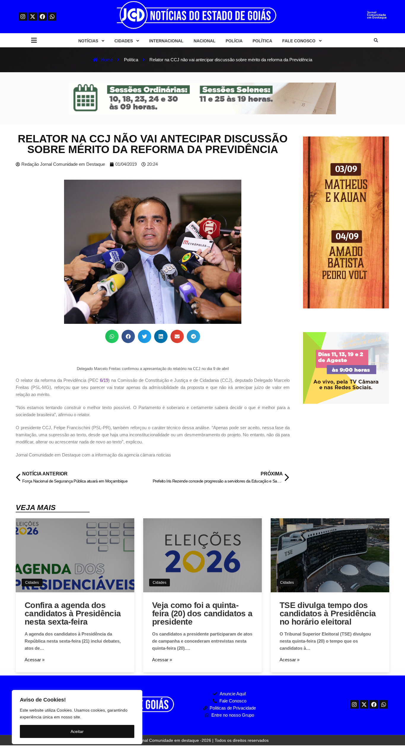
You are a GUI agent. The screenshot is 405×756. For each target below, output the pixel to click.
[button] (34, 40)
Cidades (32, 582)
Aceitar (77, 731)
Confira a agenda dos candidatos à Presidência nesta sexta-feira (73, 613)
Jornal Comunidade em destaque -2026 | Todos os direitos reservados (202, 740)
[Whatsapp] (52, 16)
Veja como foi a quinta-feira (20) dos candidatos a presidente (202, 613)
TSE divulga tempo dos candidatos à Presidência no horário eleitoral (328, 613)
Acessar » (34, 659)
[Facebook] (42, 16)
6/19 (104, 380)
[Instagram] (23, 16)
